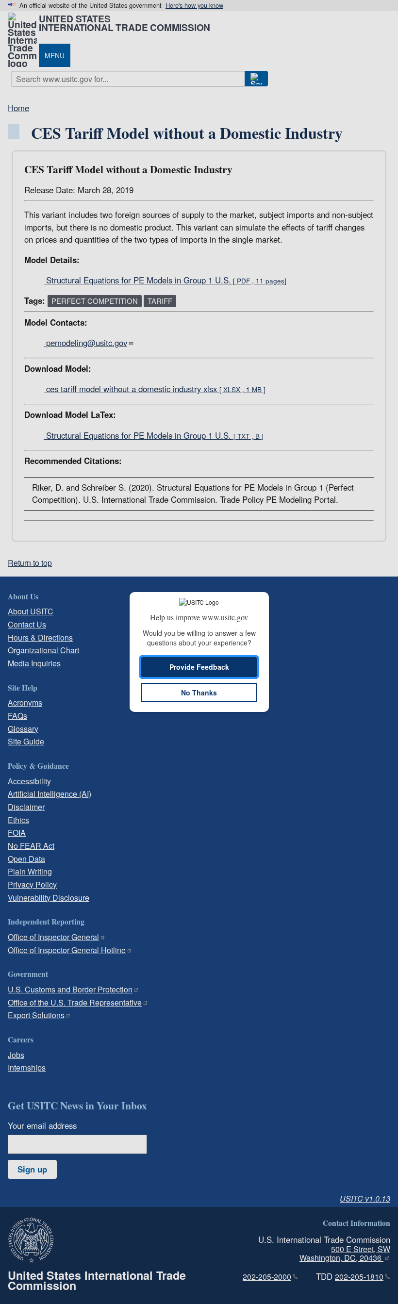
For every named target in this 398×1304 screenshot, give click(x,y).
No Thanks (199, 692)
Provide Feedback (199, 667)
